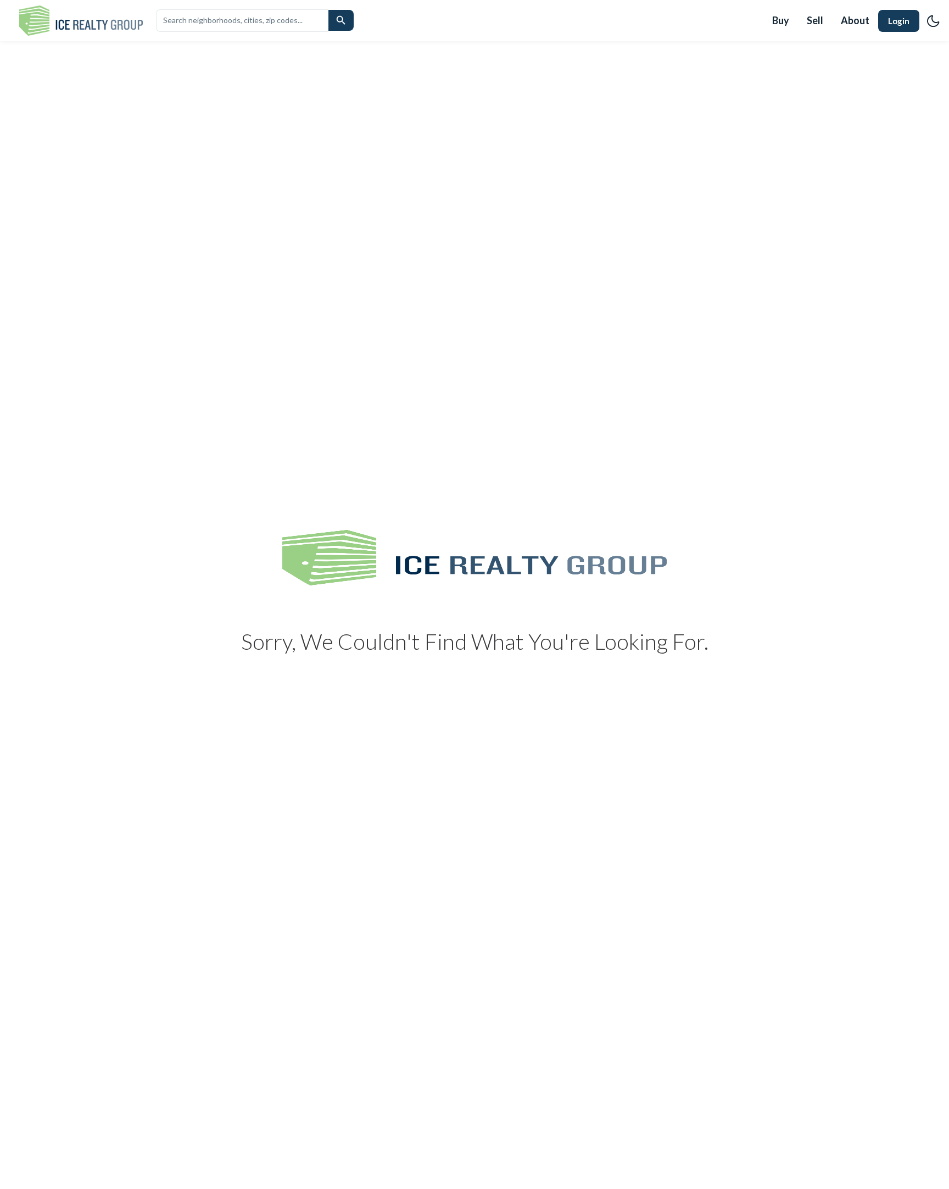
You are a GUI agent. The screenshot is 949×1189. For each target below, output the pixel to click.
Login (898, 21)
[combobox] (242, 20)
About (855, 20)
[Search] (341, 20)
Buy (780, 20)
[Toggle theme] (933, 21)
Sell (815, 20)
